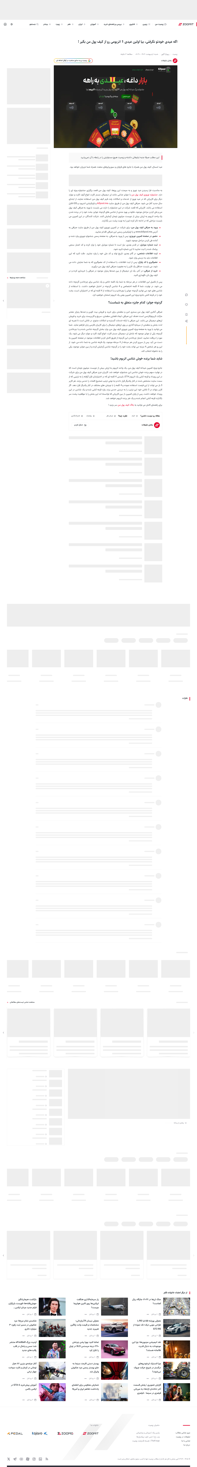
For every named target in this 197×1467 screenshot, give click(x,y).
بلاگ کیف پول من (126, 405)
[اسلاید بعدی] (3, 301)
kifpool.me (102, 203)
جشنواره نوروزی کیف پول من (144, 195)
